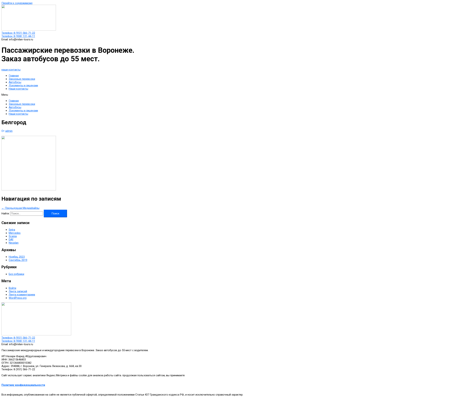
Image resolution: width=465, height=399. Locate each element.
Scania (13, 236)
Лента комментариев (22, 294)
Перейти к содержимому (17, 3)
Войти (12, 288)
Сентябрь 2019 (18, 260)
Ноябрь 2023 (17, 256)
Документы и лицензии (23, 85)
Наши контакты (18, 88)
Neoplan (14, 242)
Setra (12, 229)
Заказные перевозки (22, 79)
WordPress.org (18, 298)
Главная (14, 75)
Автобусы (15, 82)
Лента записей (18, 291)
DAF (11, 239)
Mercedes (15, 233)
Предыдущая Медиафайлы (20, 208)
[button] (11, 69)
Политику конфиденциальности (23, 385)
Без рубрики (16, 274)
